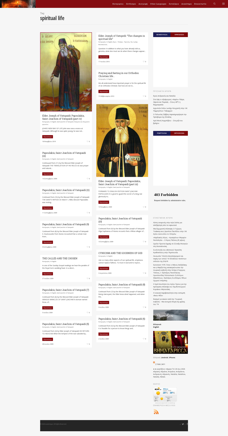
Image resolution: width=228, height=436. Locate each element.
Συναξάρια (174, 4)
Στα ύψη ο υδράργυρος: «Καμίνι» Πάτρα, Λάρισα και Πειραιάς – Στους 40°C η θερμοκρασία (168, 102)
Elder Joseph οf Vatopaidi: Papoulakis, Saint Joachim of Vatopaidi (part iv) (63, 117)
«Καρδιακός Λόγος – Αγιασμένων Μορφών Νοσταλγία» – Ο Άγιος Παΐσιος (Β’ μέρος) (169, 238)
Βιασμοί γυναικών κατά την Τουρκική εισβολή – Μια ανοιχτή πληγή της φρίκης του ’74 (169, 301)
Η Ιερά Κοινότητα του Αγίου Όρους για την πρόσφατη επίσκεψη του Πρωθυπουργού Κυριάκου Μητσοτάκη (170, 286)
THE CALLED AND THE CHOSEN (59, 258)
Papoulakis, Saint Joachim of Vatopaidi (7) (65, 289)
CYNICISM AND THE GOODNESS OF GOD (120, 253)
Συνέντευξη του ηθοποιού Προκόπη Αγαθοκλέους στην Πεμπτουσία (167, 251)
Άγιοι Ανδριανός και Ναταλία (164, 96)
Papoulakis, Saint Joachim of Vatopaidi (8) (121, 284)
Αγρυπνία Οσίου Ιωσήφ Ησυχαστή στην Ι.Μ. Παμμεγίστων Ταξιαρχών (170, 109)
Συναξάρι (160, 364)
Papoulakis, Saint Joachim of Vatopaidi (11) (66, 190)
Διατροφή (143, 4)
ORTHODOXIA (179, 133)
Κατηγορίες (118, 4)
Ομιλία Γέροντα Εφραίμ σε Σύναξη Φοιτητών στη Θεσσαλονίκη (170, 245)
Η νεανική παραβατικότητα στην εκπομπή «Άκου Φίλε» (169, 294)
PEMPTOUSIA (162, 133)
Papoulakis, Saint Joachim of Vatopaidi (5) (65, 323)
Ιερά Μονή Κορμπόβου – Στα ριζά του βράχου (168, 121)
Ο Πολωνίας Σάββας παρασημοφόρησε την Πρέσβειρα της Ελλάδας (170, 115)
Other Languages (158, 4)
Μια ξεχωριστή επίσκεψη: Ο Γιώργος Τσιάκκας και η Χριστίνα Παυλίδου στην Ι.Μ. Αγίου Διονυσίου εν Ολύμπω (170, 231)
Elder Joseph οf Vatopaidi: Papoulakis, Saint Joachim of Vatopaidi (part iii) (119, 183)
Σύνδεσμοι (131, 4)
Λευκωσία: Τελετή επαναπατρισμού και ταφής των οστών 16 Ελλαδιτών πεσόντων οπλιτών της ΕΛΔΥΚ (169, 258)
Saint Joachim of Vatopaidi (65, 122)
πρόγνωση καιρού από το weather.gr (165, 403)
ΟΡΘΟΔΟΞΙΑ (179, 35)
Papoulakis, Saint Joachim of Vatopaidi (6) (121, 318)
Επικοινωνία (200, 4)
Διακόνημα (186, 4)
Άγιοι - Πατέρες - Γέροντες (121, 42)
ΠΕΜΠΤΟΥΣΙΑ (161, 35)
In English (53, 122)
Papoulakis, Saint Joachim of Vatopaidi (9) (65, 224)
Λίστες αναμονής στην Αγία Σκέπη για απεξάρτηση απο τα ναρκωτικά (167, 223)
